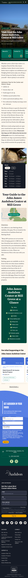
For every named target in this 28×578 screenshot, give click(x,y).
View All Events (13, 386)
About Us (5, 51)
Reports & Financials (6, 544)
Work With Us (18, 532)
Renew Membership (6, 562)
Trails (13, 168)
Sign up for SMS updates (19, 542)
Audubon (14, 473)
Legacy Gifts (4, 560)
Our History (4, 535)
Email (4, 417)
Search (23, 2)
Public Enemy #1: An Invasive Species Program (12, 370)
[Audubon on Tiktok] (20, 522)
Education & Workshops (9, 377)
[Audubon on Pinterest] (25, 522)
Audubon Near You (6, 553)
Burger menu (25, 2)
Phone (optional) (6, 426)
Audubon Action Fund (6, 547)
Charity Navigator (14, 569)
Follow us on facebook (11, 461)
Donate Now (4, 558)
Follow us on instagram (16, 461)
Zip (3, 422)
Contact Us (17, 51)
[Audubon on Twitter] (11, 522)
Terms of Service (12, 431)
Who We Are (4, 532)
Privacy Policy (12, 437)
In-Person (6, 380)
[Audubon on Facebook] (7, 522)
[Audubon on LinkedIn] (16, 522)
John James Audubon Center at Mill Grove (15, 2)
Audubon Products (6, 555)
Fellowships (18, 535)
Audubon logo (4, 2)
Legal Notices (7, 576)
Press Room (18, 537)
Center (7, 168)
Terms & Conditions (19, 512)
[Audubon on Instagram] (2, 522)
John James (6, 28)
